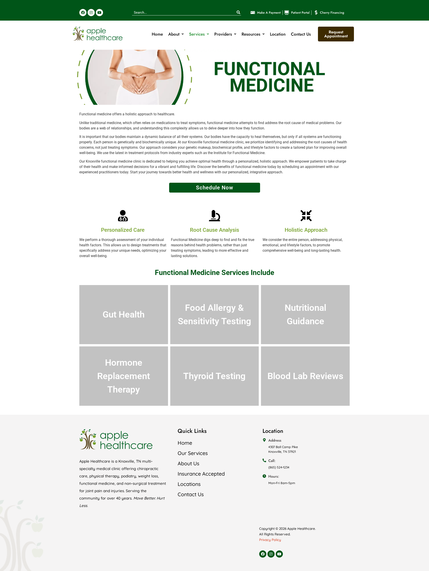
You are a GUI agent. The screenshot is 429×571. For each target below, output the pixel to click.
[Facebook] (82, 12)
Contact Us (301, 34)
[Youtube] (99, 12)
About (173, 34)
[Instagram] (91, 12)
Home (157, 34)
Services (197, 34)
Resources (251, 34)
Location (278, 34)
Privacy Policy (270, 540)
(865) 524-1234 (278, 467)
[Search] (238, 12)
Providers (223, 34)
